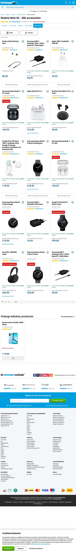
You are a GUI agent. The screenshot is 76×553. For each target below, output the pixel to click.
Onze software (4, 479)
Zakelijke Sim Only (31, 468)
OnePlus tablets (31, 444)
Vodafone (29, 432)
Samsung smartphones (59, 417)
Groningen (29, 474)
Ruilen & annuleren (57, 468)
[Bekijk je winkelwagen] (73, 2)
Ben (28, 417)
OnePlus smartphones (58, 419)
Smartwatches (56, 448)
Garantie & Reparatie (58, 467)
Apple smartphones (58, 415)
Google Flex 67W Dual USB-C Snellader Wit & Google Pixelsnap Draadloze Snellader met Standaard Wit (11, 145)
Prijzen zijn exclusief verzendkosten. (57, 497)
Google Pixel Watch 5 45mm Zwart (60, 203)
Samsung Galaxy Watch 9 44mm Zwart (36, 253)
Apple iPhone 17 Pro (6, 417)
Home (2, 14)
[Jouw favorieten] (70, 2)
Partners (21, 502)
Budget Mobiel (30, 419)
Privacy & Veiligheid (6, 476)
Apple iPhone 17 (5, 415)
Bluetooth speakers (57, 449)
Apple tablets (30, 439)
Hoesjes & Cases (57, 439)
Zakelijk (30, 461)
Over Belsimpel (4, 474)
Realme (13, 14)
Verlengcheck (4, 463)
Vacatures (3, 481)
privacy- (36, 544)
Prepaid (3, 467)
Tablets (29, 437)
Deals (55, 472)
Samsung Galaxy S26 (6, 420)
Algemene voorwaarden (65, 502)
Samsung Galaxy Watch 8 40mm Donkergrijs (36, 142)
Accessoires (57, 437)
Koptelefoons (56, 446)
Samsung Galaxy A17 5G (7, 424)
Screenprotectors (57, 441)
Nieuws (15, 502)
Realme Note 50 (21, 14)
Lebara (28, 425)
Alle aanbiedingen (57, 474)
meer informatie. (57, 499)
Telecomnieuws (4, 465)
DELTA (28, 420)
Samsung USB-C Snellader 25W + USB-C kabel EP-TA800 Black (60, 254)
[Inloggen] (66, 2)
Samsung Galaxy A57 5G (7, 422)
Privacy (38, 502)
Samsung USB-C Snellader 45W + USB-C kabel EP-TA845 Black (36, 43)
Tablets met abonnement (33, 448)
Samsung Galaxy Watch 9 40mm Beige (11, 203)
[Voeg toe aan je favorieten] (23, 41)
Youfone (29, 434)
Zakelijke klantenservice (33, 465)
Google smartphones (58, 424)
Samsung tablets (31, 441)
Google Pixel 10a (5, 425)
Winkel (29, 472)
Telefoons (56, 413)
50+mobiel (29, 415)
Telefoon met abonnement (36, 413)
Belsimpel (4, 472)
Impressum (44, 502)
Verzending (55, 463)
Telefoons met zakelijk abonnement (35, 467)
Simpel (28, 429)
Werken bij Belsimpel (30, 502)
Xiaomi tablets (30, 443)
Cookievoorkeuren (53, 502)
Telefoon (8, 14)
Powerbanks (56, 443)
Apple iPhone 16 (5, 419)
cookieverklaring (45, 544)
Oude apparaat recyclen (7, 468)
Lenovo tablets (30, 446)
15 (15, 302)
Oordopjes (55, 444)
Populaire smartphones (9, 413)
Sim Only (4, 437)
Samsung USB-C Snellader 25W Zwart (35, 203)
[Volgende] (73, 301)
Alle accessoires (31, 14)
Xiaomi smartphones (58, 420)
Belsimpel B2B (30, 463)
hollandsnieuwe (31, 422)
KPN (28, 424)
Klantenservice (58, 461)
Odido (28, 427)
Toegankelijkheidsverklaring (8, 477)
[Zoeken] (73, 7)
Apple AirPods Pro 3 (34, 91)
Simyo (28, 430)
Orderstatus (56, 465)
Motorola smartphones (58, 422)
